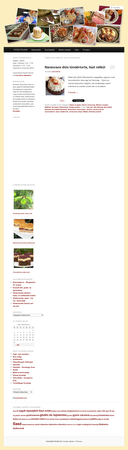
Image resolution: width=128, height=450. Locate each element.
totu (71, 424)
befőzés (64, 411)
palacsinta (87, 419)
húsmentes (103, 415)
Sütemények (63, 107)
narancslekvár (50, 111)
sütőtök (37, 424)
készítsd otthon (38, 418)
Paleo (77, 50)
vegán (78, 424)
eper (107, 411)
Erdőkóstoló (17, 359)
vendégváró (86, 424)
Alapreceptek (36, 50)
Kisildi (15, 370)
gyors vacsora (81, 415)
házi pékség (94, 415)
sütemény (30, 424)
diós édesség (98, 107)
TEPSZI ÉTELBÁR (20, 50)
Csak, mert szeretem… (21, 354)
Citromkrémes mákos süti (21, 272)
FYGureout (79, 441)
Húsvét (84, 105)
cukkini (99, 411)
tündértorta (64, 111)
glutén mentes (20, 415)
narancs (89, 109)
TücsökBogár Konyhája (22, 383)
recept (106, 419)
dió (103, 411)
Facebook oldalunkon (23, 75)
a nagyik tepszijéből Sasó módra (34, 410)
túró (74, 424)
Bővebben (16, 111)
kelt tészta (22, 419)
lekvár (52, 419)
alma (14, 411)
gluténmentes (33, 415)
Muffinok (48, 107)
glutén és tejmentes (53, 415)
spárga (24, 424)
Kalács (16, 419)
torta (68, 424)
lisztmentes (72, 109)
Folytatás (73, 92)
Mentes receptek (65, 50)
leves (57, 419)
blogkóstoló (72, 411)
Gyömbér (16, 364)
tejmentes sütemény (57, 424)
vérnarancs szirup (75, 111)
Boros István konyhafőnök (86, 411)
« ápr (17, 345)
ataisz (54, 411)
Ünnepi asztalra (74, 107)
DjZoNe (71, 441)
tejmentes (44, 424)
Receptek (55, 107)
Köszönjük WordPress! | (57, 441)
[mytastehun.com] (20, 398)
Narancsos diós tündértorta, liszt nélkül (75, 67)
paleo (94, 418)
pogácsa (100, 419)
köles (48, 419)
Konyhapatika (50, 50)
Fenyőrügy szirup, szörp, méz (22, 213)
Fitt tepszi (86, 50)
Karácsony (91, 105)
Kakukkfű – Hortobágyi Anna (24, 367)
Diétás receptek (75, 105)
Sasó (58, 111)
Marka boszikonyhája (21, 372)
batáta (59, 411)
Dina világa (17, 356)
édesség (95, 424)
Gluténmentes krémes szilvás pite (24, 243)
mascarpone (81, 109)
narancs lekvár (98, 109)
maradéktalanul (64, 419)
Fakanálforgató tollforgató (23, 362)
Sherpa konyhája (19, 375)
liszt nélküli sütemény (59, 109)
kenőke (28, 419)
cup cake (89, 107)
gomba (69, 415)
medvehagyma (76, 419)
